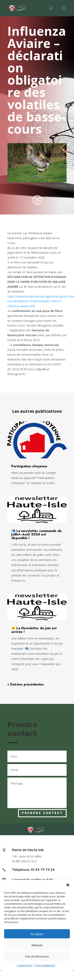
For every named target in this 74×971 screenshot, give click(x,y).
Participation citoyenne (29, 466)
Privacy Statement (45, 965)
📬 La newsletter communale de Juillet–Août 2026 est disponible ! (36, 534)
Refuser (37, 945)
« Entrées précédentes (25, 684)
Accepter (37, 934)
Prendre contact (42, 813)
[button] (68, 885)
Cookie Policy (24, 965)
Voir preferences (37, 956)
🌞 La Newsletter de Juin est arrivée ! (34, 630)
